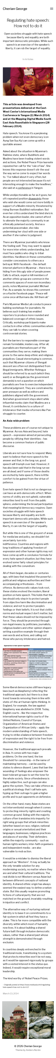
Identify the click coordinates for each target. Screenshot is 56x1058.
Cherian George (15, 9)
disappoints (34, 198)
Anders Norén (33, 1050)
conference (24, 187)
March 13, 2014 (11, 993)
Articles (29, 59)
